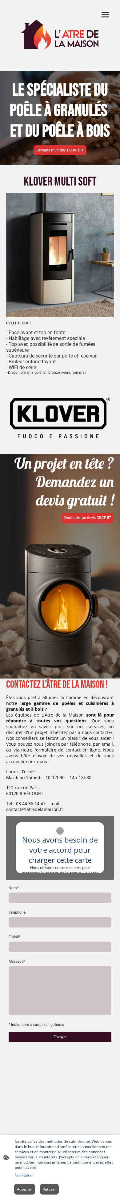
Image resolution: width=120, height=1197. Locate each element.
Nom (13, 888)
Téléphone (17, 912)
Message (17, 961)
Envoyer (60, 1037)
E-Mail (14, 937)
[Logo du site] (60, 35)
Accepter (24, 1189)
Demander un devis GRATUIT (60, 150)
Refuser (49, 1189)
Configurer (24, 1175)
